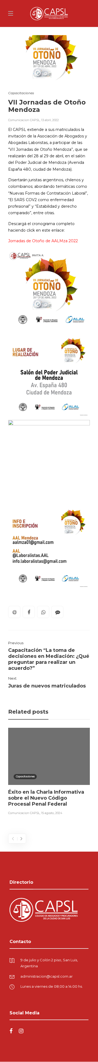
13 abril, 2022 (50, 120)
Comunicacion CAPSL (24, 120)
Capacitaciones (21, 93)
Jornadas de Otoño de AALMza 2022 (43, 240)
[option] (49, 772)
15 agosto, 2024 (51, 813)
